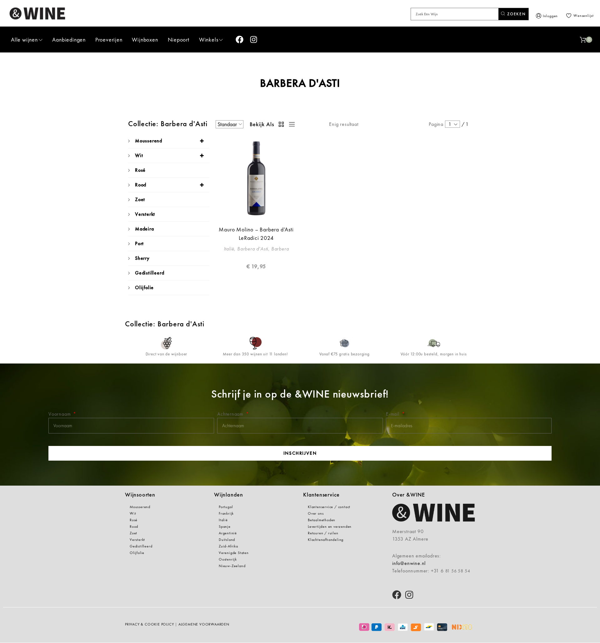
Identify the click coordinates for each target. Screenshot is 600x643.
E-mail (393, 414)
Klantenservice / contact (329, 506)
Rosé (140, 170)
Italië (223, 519)
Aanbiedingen (69, 39)
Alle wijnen (24, 39)
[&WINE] (37, 13)
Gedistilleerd (149, 273)
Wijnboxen (145, 39)
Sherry (142, 258)
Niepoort (178, 39)
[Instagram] (253, 39)
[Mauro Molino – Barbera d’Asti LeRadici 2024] (256, 178)
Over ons (315, 513)
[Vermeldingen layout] (290, 124)
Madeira (144, 228)
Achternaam (231, 414)
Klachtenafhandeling (325, 539)
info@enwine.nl (409, 563)
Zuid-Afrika (228, 546)
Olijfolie (144, 287)
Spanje (225, 526)
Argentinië (228, 533)
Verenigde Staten (234, 552)
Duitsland (227, 539)
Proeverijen (108, 39)
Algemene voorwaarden (203, 624)
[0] (583, 39)
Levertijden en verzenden (330, 526)
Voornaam (60, 414)
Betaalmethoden (321, 519)
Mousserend (148, 140)
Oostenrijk (228, 559)
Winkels (208, 39)
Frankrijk (226, 513)
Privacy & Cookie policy (149, 624)
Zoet (140, 199)
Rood (140, 184)
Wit (139, 155)
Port (139, 243)
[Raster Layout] (281, 124)
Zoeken (516, 14)
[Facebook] (239, 39)
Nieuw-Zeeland (232, 565)
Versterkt (145, 214)
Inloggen (550, 15)
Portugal (226, 506)
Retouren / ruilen (323, 533)
